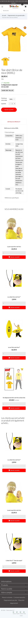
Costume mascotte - (20, 597)
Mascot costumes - (8, 597)
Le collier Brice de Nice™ (14, 297)
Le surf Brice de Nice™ (14, 347)
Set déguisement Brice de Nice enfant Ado (14, 397)
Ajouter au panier (9, 109)
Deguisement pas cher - (11, 600)
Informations (6, 581)
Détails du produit (13, 121)
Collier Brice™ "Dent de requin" (14, 560)
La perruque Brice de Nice (14, 246)
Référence (7, 128)
